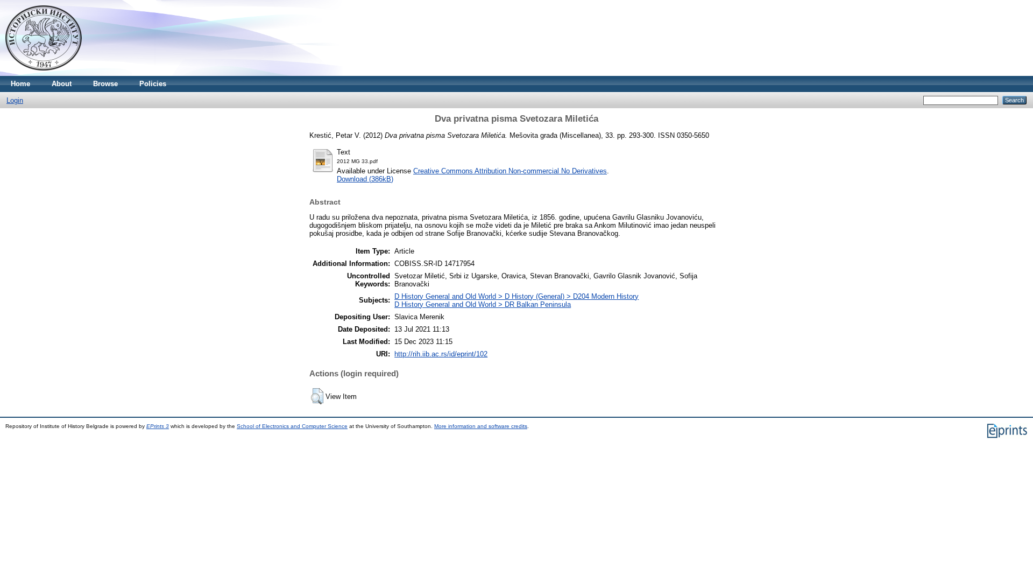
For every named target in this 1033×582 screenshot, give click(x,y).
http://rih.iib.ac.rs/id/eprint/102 (440, 354)
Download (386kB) (365, 179)
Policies (152, 84)
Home (20, 84)
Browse (105, 84)
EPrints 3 (157, 426)
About (62, 84)
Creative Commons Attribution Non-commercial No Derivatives (510, 171)
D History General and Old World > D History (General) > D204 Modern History (516, 296)
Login (14, 100)
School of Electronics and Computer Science (292, 426)
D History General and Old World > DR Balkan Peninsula (482, 304)
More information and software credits (480, 426)
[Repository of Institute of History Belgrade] (43, 73)
